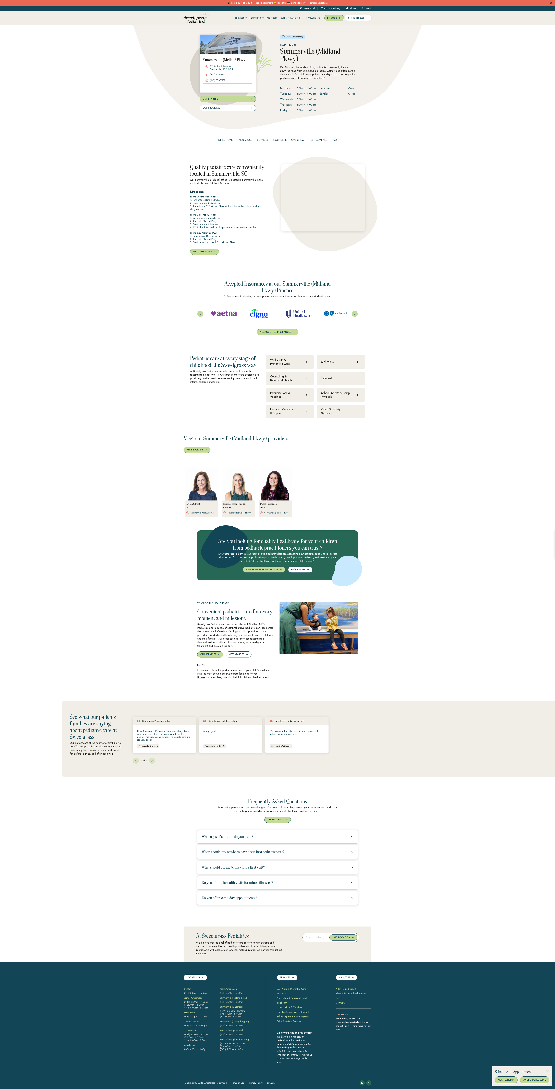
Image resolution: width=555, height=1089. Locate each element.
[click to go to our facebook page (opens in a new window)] (362, 1083)
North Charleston (228, 989)
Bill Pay (353, 8)
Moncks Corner (191, 1021)
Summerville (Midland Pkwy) (233, 998)
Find (199, 674)
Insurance (245, 140)
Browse (201, 677)
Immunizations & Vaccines (289, 1007)
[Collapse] (547, 1070)
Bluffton (187, 989)
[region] (277, 313)
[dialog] (522, 1076)
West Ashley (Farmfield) (231, 1030)
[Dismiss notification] (551, 3)
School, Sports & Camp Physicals (293, 1016)
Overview (297, 140)
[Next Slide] (355, 314)
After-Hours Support (346, 989)
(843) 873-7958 (217, 80)
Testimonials (318, 140)
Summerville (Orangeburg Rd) (234, 1021)
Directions (225, 140)
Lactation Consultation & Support (293, 1012)
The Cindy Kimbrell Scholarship (351, 993)
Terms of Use (237, 1083)
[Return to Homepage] (197, 18)
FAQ (334, 140)
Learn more (203, 670)
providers (280, 140)
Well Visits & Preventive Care (291, 989)
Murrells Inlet (190, 1045)
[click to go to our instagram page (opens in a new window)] (368, 1083)
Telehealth (282, 1002)
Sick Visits (282, 993)
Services (262, 140)
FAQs (339, 998)
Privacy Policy (255, 1083)
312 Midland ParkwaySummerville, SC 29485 (221, 68)
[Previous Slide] (200, 314)
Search (368, 8)
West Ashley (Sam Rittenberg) (234, 1039)
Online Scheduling (332, 8)
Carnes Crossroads (193, 998)
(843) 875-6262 (218, 74)
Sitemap (271, 1083)
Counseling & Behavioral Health (292, 998)
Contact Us (341, 1002)
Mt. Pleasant (190, 1030)
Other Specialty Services (289, 1021)
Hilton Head (189, 1013)
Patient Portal (309, 8)
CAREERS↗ (342, 1014)
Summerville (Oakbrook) (231, 1007)
